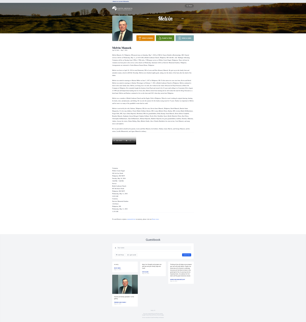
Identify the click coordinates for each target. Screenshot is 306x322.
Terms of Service (157, 315)
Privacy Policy (148, 315)
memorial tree (131, 219)
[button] (125, 284)
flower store (155, 219)
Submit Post (186, 255)
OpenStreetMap (154, 317)
